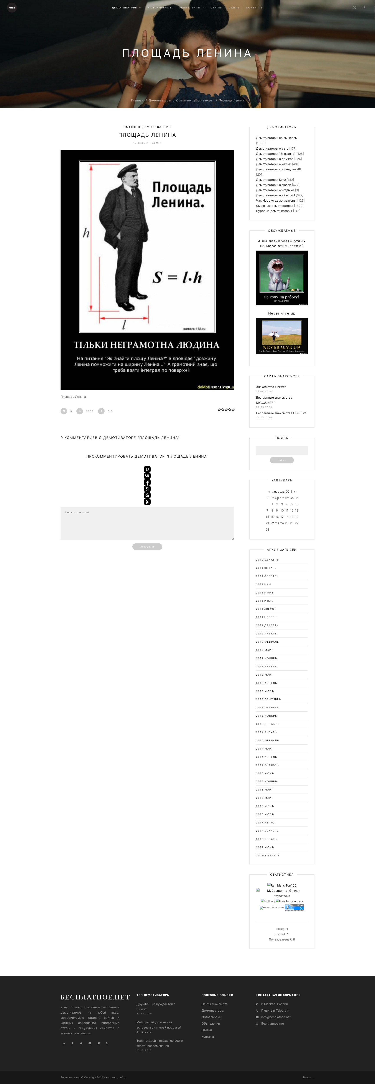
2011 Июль (265, 600)
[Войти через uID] (147, 469)
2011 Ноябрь (266, 617)
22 (272, 523)
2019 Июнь (265, 847)
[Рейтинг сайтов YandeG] (272, 907)
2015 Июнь (265, 773)
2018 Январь (266, 839)
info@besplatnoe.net (276, 1017)
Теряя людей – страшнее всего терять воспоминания (160, 1042)
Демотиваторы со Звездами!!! (278, 169)
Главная (137, 100)
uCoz (123, 1077)
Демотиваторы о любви (273, 185)
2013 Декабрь (267, 723)
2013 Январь (266, 666)
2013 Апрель (266, 683)
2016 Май (264, 797)
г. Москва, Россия (274, 1004)
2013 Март (264, 674)
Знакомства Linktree (271, 387)
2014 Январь (266, 732)
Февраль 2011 (282, 491)
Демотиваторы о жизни (273, 164)
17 (282, 516)
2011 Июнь (265, 592)
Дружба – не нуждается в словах (156, 1006)
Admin (157, 143)
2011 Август (266, 608)
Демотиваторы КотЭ (271, 179)
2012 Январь (266, 633)
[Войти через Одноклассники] (147, 502)
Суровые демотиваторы (274, 211)
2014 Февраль (267, 740)
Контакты (208, 1036)
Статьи (207, 1030)
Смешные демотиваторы (194, 100)
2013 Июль (265, 691)
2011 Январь (266, 567)
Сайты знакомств (215, 1004)
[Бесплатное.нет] (12, 7)
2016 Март (264, 789)
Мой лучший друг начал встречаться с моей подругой (159, 1024)
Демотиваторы (160, 100)
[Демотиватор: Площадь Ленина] (147, 270)
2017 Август (266, 822)
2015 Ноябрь (266, 781)
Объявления (211, 1023)
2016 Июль (265, 814)
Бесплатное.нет (95, 996)
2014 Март (264, 748)
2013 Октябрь (267, 707)
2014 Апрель (266, 756)
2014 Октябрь (267, 765)
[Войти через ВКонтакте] (147, 476)
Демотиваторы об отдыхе (275, 190)
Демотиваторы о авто (272, 148)
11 (286, 510)
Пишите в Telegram (275, 1010)
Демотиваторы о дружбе (274, 159)
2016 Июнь (265, 806)
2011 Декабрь (267, 625)
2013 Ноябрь (266, 715)
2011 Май (263, 584)
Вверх (308, 1077)
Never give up (282, 313)
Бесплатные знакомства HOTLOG (281, 413)
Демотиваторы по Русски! (275, 195)
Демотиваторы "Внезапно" (276, 153)
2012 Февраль (267, 641)
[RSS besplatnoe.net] (107, 1043)
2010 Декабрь (267, 559)
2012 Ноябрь (266, 658)
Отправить (147, 546)
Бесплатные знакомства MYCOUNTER (274, 400)
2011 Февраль (267, 576)
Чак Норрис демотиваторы (276, 200)
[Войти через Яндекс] (147, 489)
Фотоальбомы (212, 1017)
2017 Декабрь (267, 830)
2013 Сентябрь (268, 699)
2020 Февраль (268, 855)
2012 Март (264, 650)
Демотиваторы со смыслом (277, 138)
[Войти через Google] (147, 495)
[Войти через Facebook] (147, 482)
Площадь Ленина (231, 100)
